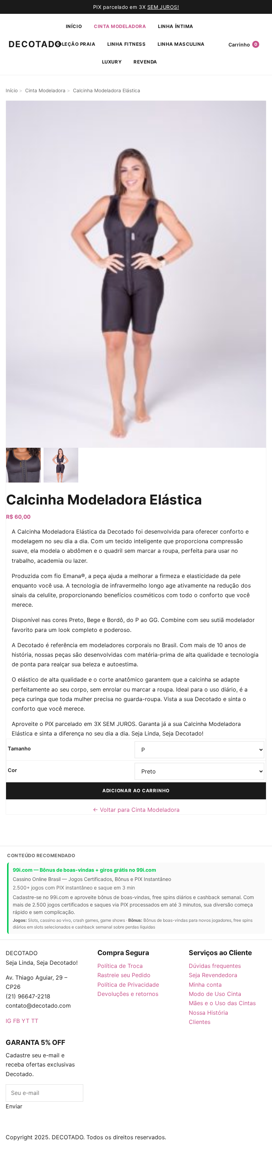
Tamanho (19, 748)
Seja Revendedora (213, 975)
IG (8, 1020)
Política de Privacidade (128, 984)
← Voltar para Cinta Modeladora (136, 809)
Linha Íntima (175, 26)
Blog (29, 1116)
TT (34, 1020)
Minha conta (205, 984)
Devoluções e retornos (127, 993)
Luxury (111, 62)
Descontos (52, 1116)
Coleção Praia (75, 44)
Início (74, 26)
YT (25, 1020)
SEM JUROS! (163, 7)
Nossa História (208, 1012)
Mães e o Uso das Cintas (222, 1003)
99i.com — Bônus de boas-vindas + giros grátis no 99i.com (84, 870)
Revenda (145, 62)
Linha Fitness (126, 44)
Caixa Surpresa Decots (44, 1128)
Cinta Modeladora (120, 26)
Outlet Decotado (147, 1152)
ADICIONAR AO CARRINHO (136, 790)
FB (16, 1020)
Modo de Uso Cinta (215, 993)
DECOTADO (21, 44)
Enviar (14, 1106)
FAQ (52, 1152)
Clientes (199, 1021)
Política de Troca (120, 965)
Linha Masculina (181, 44)
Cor (12, 770)
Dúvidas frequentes (215, 965)
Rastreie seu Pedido (124, 975)
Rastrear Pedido (105, 1152)
